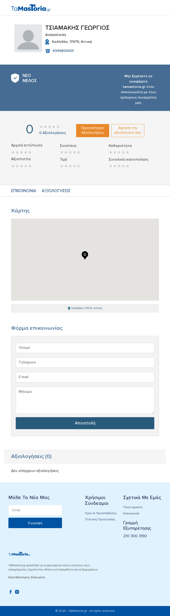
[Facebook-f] (10, 592)
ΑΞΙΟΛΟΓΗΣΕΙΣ (56, 191)
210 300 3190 (135, 536)
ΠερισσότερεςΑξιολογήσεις (92, 130)
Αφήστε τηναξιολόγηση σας (127, 130)
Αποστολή (85, 423)
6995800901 (63, 51)
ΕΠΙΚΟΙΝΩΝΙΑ (23, 191)
